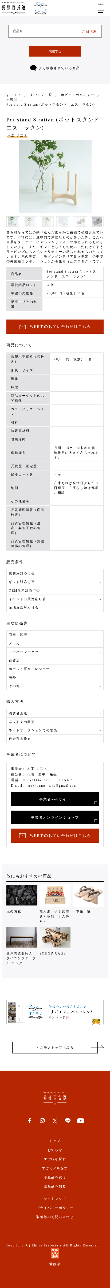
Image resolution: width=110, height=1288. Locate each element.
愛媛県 (55, 1264)
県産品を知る (55, 1186)
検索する (55, 51)
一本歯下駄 (81, 911)
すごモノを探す (55, 1168)
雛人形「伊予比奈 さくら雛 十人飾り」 (55, 916)
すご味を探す (55, 1159)
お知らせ (55, 1150)
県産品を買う (55, 1177)
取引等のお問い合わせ (55, 1217)
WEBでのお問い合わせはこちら (60, 327)
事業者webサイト (55, 799)
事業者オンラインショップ (55, 817)
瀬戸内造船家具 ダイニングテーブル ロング (21, 958)
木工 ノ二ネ (17, 136)
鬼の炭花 (13, 911)
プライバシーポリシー (55, 1208)
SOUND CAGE (53, 953)
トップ (55, 1141)
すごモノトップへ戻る (55, 1047)
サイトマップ (55, 1199)
